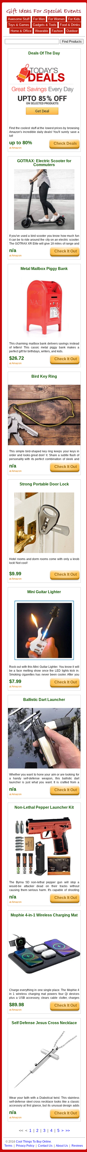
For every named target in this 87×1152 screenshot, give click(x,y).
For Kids (74, 19)
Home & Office (21, 31)
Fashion (57, 31)
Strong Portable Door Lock (44, 484)
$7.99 (15, 681)
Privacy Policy (25, 1145)
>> (67, 1131)
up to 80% (20, 142)
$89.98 (16, 1004)
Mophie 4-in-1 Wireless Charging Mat (44, 915)
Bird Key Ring (44, 376)
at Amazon (15, 147)
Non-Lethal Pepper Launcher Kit (44, 807)
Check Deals (65, 143)
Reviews (77, 1145)
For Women (56, 19)
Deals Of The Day (44, 53)
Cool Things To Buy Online (33, 1141)
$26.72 (16, 358)
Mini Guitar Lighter (44, 592)
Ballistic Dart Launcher (44, 700)
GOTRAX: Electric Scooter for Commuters (44, 163)
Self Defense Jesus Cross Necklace (44, 1023)
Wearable (41, 31)
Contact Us (45, 1145)
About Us (62, 1145)
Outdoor (72, 31)
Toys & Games (18, 25)
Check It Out (65, 251)
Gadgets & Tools (44, 25)
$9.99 (15, 573)
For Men (39, 19)
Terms (8, 1145)
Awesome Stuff (18, 19)
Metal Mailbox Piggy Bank (44, 269)
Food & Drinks (70, 25)
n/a (12, 250)
